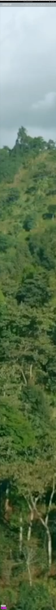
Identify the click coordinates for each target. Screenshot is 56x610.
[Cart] (53, 5)
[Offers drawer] (51, 5)
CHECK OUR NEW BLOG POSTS (28, 1)
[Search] (48, 5)
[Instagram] (49, 1)
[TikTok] (53, 1)
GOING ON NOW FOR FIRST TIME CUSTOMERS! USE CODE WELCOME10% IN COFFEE (27, 0)
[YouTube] (51, 1)
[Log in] (49, 5)
